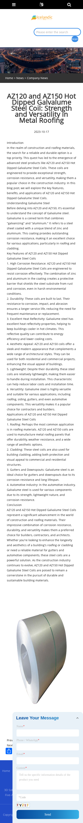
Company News (37, 78)
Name (21, 726)
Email (21, 754)
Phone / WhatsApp (28, 740)
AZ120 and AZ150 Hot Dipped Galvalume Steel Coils (41, 510)
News (20, 78)
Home (6, 771)
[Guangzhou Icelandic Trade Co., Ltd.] (41, 17)
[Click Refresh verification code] (23, 805)
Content (22, 767)
